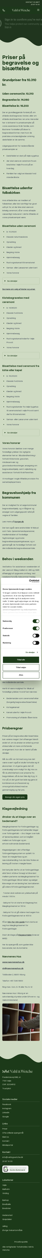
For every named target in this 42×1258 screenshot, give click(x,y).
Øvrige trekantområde (12, 1230)
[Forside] (21, 10)
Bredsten (6, 1208)
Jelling (4, 1226)
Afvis (21, 675)
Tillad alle (21, 660)
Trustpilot (6, 1088)
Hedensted (7, 1215)
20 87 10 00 (35, 4)
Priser (4, 1128)
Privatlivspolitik (21, 1241)
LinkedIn (5, 1112)
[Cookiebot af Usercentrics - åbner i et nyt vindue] (29, 581)
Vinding (5, 1193)
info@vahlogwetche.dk (12, 1157)
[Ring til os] (3, 10)
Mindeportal (7, 1145)
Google (5, 1116)
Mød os (5, 1136)
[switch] (36, 628)
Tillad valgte (21, 667)
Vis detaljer (30, 652)
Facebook (6, 1104)
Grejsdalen (7, 1219)
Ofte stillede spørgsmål (12, 1132)
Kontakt (5, 1141)
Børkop (5, 1200)
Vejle (4, 1185)
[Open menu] (38, 10)
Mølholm (6, 1189)
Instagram (6, 1108)
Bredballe (6, 1204)
